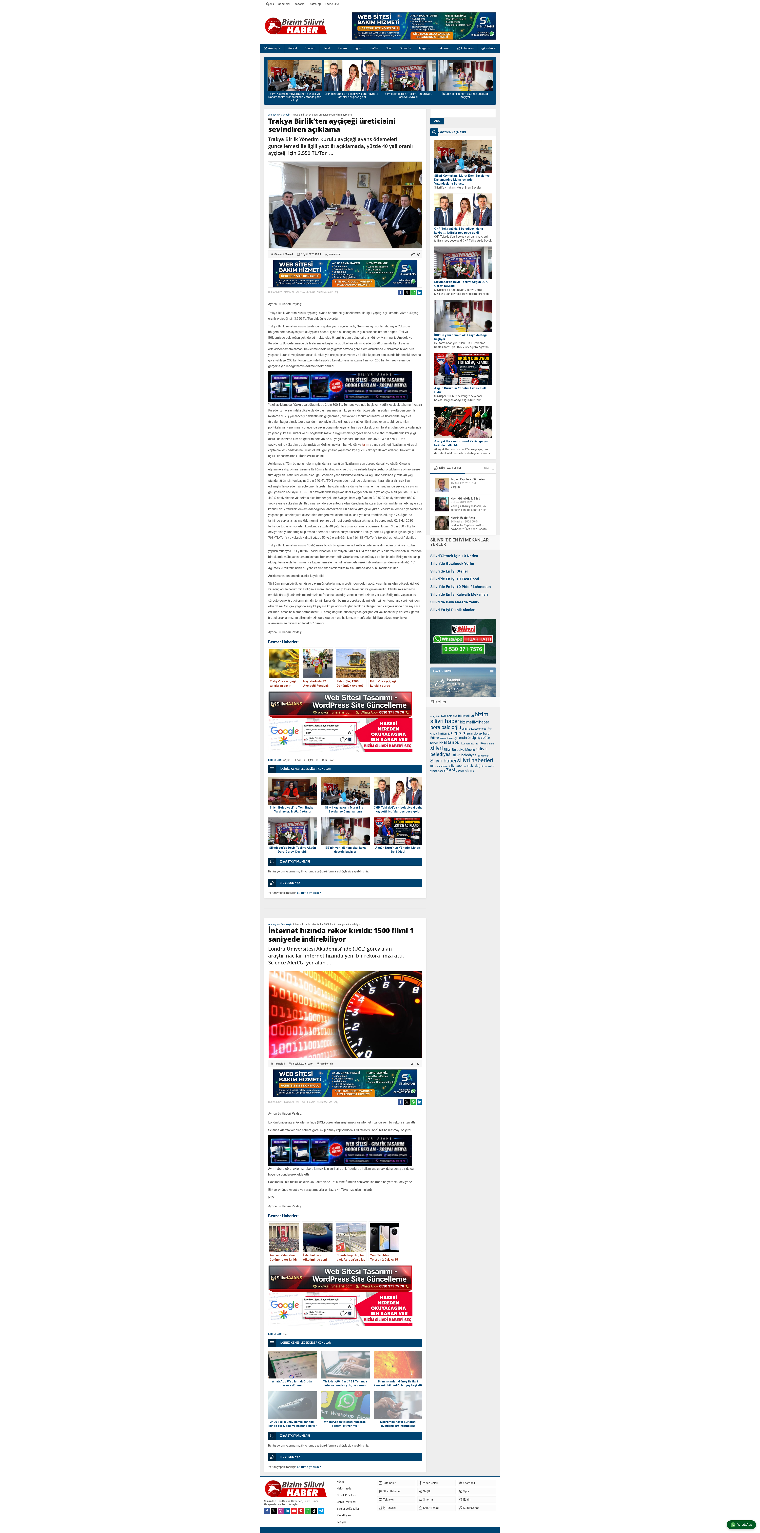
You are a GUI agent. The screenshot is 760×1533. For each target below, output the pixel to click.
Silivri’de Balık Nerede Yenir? (454, 602)
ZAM (450, 770)
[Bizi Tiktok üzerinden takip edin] (314, 1511)
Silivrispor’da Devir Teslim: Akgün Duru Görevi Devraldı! (294, 95)
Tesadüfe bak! (459, 509)
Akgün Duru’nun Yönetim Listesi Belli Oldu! (408, 93)
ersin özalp (467, 738)
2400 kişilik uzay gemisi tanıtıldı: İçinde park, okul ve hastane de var (292, 1424)
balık (443, 716)
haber (434, 743)
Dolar (470, 733)
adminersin (335, 254)
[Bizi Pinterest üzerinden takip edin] (301, 1511)
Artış (438, 716)
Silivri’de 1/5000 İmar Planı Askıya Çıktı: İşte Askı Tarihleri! (465, 95)
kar (463, 743)
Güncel (285, 114)
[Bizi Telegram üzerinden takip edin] (321, 1511)
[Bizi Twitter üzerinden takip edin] (274, 1511)
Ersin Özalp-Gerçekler (465, 517)
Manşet (289, 254)
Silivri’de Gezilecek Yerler (452, 563)
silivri (436, 748)
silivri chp (483, 755)
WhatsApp (744, 1524)
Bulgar (465, 729)
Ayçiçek (287, 760)
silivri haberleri (475, 760)
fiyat (480, 737)
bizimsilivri (466, 716)
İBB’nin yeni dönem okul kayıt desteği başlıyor (352, 95)
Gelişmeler (311, 760)
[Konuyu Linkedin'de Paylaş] (419, 292)
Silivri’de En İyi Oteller (449, 571)
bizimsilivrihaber (474, 722)
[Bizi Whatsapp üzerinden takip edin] (308, 1511)
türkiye (484, 766)
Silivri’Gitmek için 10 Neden (454, 556)
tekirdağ (474, 766)
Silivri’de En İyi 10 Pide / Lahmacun (460, 586)
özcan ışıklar (464, 770)
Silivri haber (443, 761)
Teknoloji (286, 924)
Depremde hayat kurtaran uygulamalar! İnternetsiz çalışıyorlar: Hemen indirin (398, 1426)
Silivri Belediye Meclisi (459, 750)
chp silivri (436, 733)
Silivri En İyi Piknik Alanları (453, 610)
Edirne (434, 738)
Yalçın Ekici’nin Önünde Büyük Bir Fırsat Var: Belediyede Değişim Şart (471, 529)
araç (432, 716)
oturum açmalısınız (309, 892)
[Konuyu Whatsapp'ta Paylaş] (413, 292)
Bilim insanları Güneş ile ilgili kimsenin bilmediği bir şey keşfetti (398, 1383)
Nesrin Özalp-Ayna (463, 479)
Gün (487, 738)
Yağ (332, 760)
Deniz (446, 733)
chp (489, 728)
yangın (442, 771)
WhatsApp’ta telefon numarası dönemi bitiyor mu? (345, 1424)
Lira (481, 743)
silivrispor (456, 766)
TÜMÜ (487, 468)
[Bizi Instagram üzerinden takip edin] (281, 1511)
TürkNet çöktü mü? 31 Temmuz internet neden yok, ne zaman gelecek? (345, 1385)
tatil (466, 766)
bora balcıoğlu (445, 727)
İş (474, 770)
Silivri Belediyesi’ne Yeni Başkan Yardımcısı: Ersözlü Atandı (292, 809)
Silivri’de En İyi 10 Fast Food (454, 579)
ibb (441, 743)
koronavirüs (472, 743)
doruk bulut (482, 733)
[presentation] (270, 78)
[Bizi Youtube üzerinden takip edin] (294, 1511)
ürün (324, 760)
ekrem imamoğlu (449, 738)
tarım (365, 445)
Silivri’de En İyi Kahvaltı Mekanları (459, 594)
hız (285, 1334)
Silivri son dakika (439, 766)
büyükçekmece (477, 728)
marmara (489, 743)
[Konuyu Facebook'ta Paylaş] (400, 292)
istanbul (452, 742)
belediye (452, 716)
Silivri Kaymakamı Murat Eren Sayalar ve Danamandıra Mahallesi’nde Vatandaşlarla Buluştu (462, 179)
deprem (459, 732)
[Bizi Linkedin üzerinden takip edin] (287, 1511)
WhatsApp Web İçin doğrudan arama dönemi (293, 1383)
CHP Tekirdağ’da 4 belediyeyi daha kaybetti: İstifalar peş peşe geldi (458, 230)
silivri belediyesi (464, 755)
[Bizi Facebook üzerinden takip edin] (267, 1511)
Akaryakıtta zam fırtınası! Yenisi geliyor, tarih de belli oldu (461, 443)
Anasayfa (273, 114)
